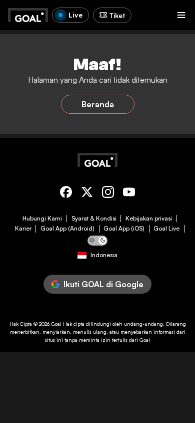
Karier (23, 228)
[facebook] (66, 193)
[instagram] (108, 193)
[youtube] (129, 193)
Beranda (98, 104)
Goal (56, 324)
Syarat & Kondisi (94, 218)
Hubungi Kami (42, 218)
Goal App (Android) (67, 228)
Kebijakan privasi (149, 218)
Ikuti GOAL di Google (104, 284)
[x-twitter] (87, 193)
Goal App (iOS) (124, 228)
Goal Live (167, 228)
